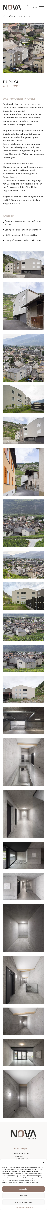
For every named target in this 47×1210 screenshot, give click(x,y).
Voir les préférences (23, 1202)
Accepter (23, 1189)
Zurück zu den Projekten (18, 16)
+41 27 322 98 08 (22, 1159)
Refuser (23, 1195)
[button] (43, 1162)
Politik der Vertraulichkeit (24, 1207)
